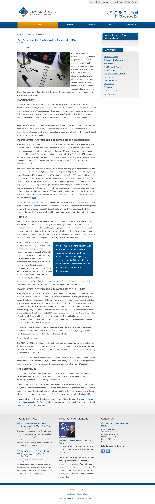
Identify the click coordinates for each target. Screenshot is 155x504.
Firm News (108, 63)
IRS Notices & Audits (112, 67)
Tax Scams (108, 87)
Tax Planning (109, 77)
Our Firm (69, 24)
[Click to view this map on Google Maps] (119, 426)
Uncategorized (110, 94)
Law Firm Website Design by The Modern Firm (77, 498)
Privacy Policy (82, 494)
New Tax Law (109, 70)
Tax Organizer (103, 2)
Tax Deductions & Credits (114, 73)
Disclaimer (71, 494)
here (34, 197)
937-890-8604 (124, 13)
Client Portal (131, 2)
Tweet (27, 47)
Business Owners (111, 56)
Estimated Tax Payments (114, 60)
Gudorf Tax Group (37, 402)
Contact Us (131, 24)
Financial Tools (118, 2)
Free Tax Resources (37, 24)
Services (91, 24)
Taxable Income (110, 90)
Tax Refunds (109, 83)
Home (92, 2)
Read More (34, 446)
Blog (110, 24)
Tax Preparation (110, 80)
